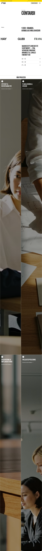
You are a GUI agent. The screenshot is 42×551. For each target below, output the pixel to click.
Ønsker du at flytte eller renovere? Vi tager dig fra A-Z (33, 0)
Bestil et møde (34, 3)
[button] (39, 3)
